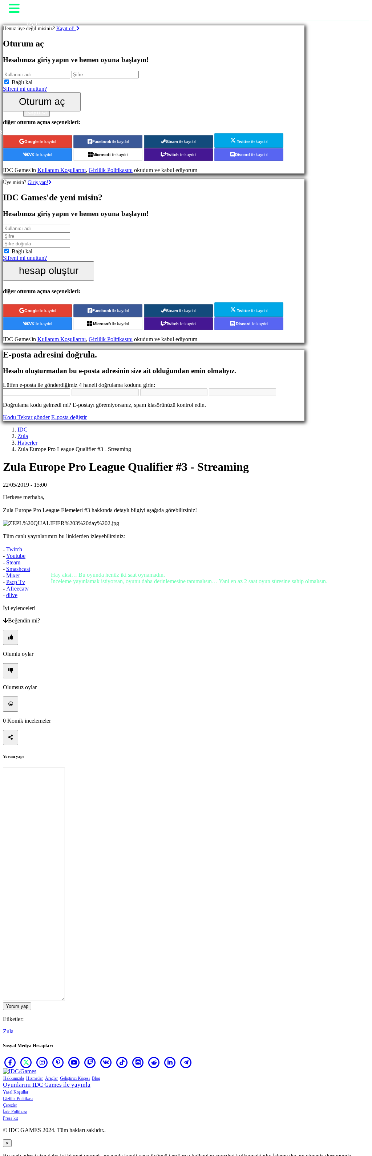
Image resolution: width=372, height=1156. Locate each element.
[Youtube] (74, 1062)
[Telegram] (186, 1062)
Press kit (10, 1118)
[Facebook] (10, 1062)
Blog (96, 1078)
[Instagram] (42, 1062)
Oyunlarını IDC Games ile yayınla (46, 1084)
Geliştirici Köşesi (75, 1078)
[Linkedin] (170, 1062)
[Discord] (138, 1062)
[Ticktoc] (122, 1062)
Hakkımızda (13, 1078)
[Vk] (106, 1062)
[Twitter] (26, 1062)
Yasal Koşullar (15, 1092)
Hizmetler (34, 1078)
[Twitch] (90, 1062)
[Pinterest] (58, 1062)
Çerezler (10, 1105)
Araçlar (51, 1078)
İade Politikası (15, 1111)
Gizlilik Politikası (18, 1098)
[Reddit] (154, 1062)
